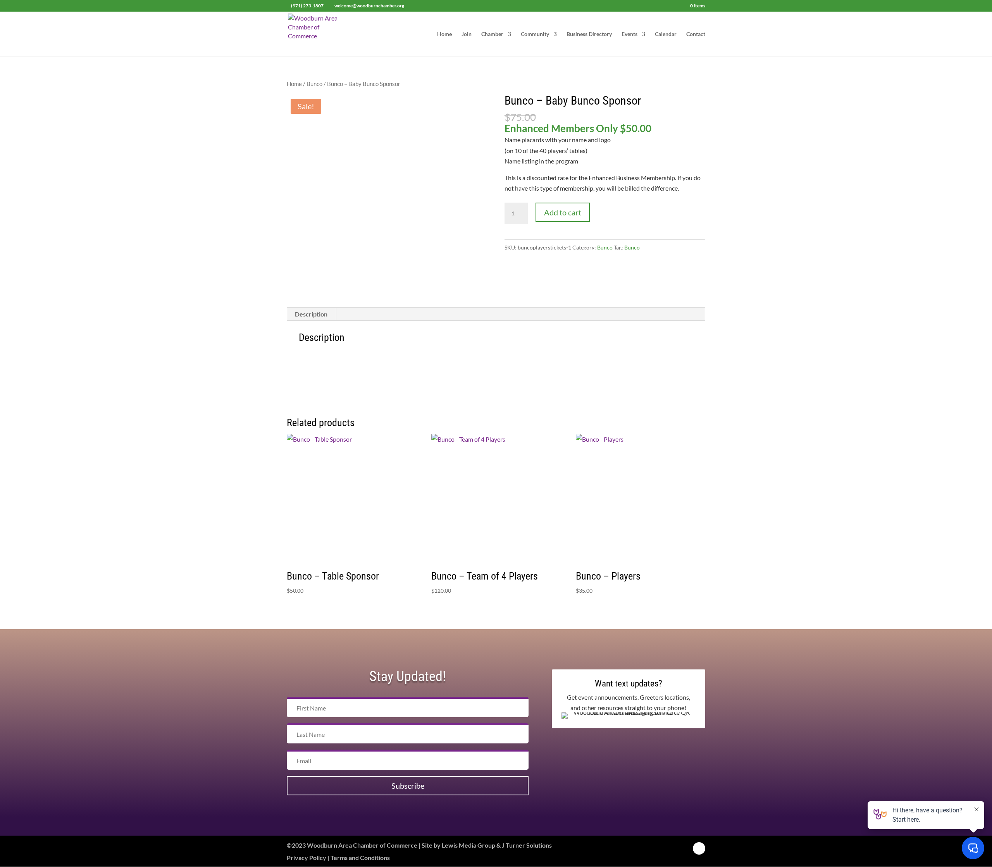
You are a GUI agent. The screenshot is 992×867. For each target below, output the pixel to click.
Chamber (492, 34)
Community (535, 34)
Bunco (314, 83)
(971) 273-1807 (307, 6)
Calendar (666, 34)
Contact (695, 34)
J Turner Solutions (527, 845)
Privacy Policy (306, 857)
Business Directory (589, 34)
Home (444, 34)
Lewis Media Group (468, 845)
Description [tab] (311, 314)
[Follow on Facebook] (699, 848)
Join (467, 34)
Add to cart (562, 212)
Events (629, 34)
